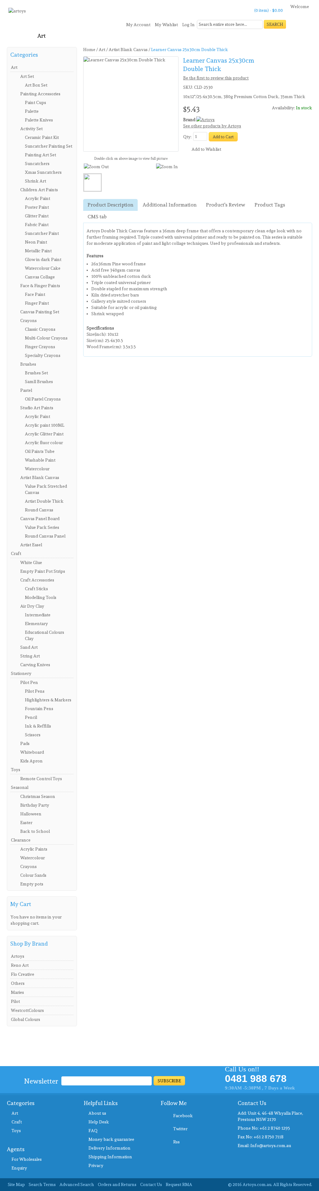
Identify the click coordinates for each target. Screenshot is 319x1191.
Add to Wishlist (206, 149)
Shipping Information (110, 1156)
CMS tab (97, 217)
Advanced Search (77, 1184)
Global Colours (25, 1019)
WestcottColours (27, 1010)
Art (15, 1113)
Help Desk (98, 1121)
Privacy (95, 1165)
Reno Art (20, 965)
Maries (17, 992)
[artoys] (17, 13)
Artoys (17, 956)
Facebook (183, 1115)
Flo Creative (22, 974)
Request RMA (179, 1184)
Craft (17, 1121)
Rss (176, 1141)
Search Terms (42, 1184)
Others (18, 983)
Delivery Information (109, 1148)
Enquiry (19, 1167)
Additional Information (170, 205)
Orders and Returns (117, 1184)
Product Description (110, 205)
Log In (188, 24)
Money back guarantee (111, 1139)
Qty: (187, 136)
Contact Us (151, 1184)
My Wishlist (166, 24)
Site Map (16, 1184)
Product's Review (225, 205)
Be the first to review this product (216, 77)
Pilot (15, 1001)
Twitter (180, 1128)
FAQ (93, 1130)
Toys (16, 1130)
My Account (138, 24)
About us (97, 1113)
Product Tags (270, 205)
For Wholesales (27, 1159)
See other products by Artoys (212, 125)
